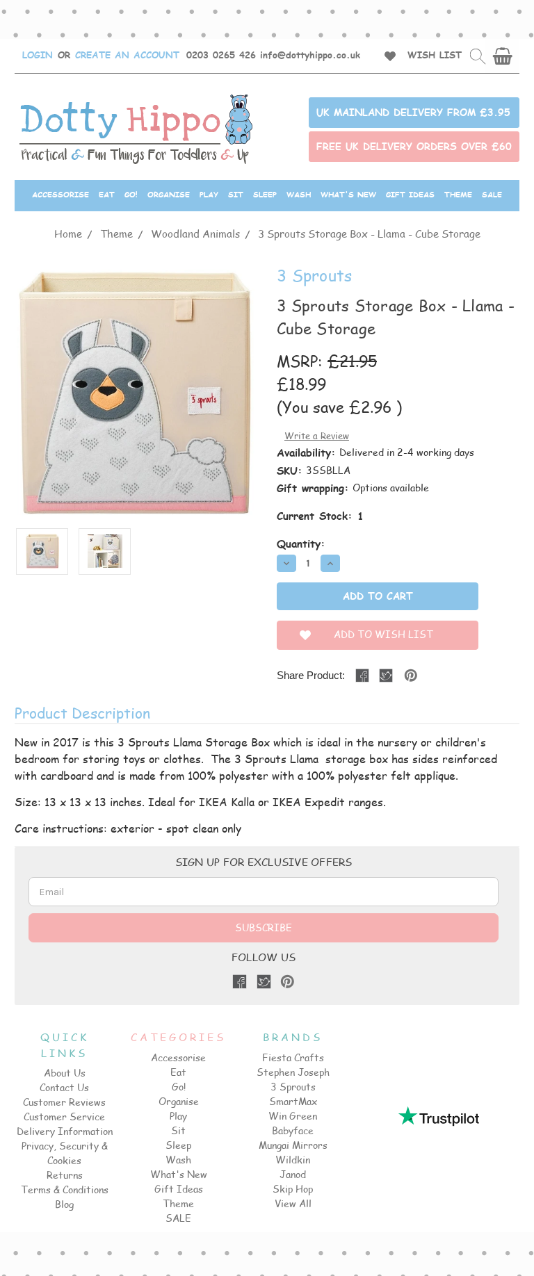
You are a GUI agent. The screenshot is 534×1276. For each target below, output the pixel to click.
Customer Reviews (64, 1102)
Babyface (293, 1130)
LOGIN (37, 55)
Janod (293, 1174)
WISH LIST (434, 55)
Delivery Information (65, 1131)
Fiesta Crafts (293, 1057)
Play (209, 194)
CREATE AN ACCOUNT (127, 55)
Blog (64, 1204)
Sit (235, 194)
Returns (65, 1174)
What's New (348, 194)
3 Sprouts (293, 1086)
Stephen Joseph (293, 1072)
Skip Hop (293, 1188)
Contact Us (64, 1087)
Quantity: (301, 543)
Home (68, 233)
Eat (107, 194)
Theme (458, 194)
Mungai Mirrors (293, 1145)
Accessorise (60, 194)
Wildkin (292, 1159)
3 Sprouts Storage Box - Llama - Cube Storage (369, 233)
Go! (131, 194)
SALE (492, 194)
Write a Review (316, 436)
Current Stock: (320, 515)
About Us (65, 1072)
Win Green (292, 1115)
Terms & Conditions (64, 1189)
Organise (168, 194)
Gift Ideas (410, 194)
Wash (298, 194)
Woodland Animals (195, 233)
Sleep (265, 194)
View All (293, 1203)
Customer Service (64, 1116)
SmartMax (293, 1101)
